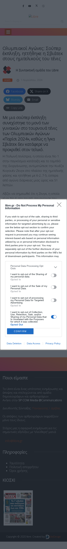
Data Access (33, 343)
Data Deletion (14, 343)
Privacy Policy (53, 343)
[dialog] (33, 274)
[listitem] (33, 267)
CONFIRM (20, 331)
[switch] (54, 275)
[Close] (60, 205)
